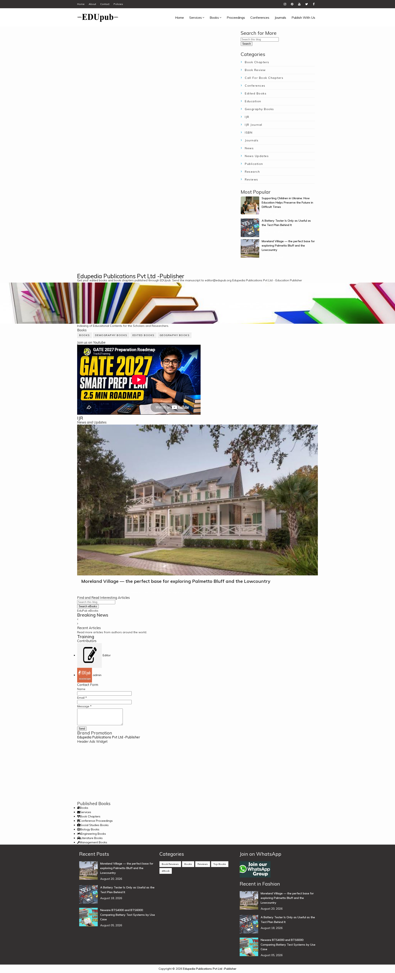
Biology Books (89, 829)
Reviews (251, 179)
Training (85, 636)
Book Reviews (170, 864)
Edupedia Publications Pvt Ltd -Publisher (130, 276)
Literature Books (91, 838)
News (249, 148)
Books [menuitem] (214, 17)
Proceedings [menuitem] (236, 17)
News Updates (257, 156)
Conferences (255, 85)
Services (85, 812)
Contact (104, 4)
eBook (166, 870)
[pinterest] (292, 4)
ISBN (248, 132)
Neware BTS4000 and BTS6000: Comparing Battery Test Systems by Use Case (127, 914)
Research (252, 171)
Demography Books (111, 335)
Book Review (255, 70)
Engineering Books (93, 834)
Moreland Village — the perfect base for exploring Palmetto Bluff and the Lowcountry (288, 245)
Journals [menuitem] (280, 17)
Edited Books (255, 93)
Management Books (93, 842)
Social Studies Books (94, 825)
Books (84, 335)
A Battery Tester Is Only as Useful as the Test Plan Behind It (127, 890)
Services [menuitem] (195, 17)
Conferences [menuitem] (259, 17)
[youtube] (299, 4)
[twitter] (306, 4)
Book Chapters (257, 62)
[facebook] (314, 4)
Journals (251, 140)
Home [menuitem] (179, 17)
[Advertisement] (197, 772)
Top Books (219, 864)
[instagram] (285, 4)
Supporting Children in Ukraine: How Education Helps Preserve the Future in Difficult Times (287, 202)
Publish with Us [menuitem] (303, 17)
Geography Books (259, 109)
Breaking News (92, 615)
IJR (247, 117)
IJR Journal (253, 125)
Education (253, 101)
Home (81, 4)
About (92, 4)
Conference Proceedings (96, 821)
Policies (118, 4)
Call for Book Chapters (264, 78)
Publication (254, 164)
